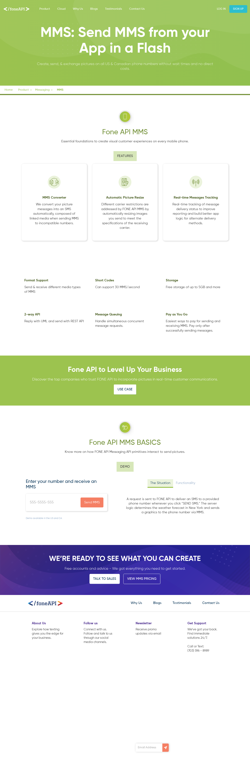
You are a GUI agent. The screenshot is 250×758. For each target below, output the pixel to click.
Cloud (61, 9)
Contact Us (137, 9)
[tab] (160, 483)
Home (9, 89)
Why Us (78, 9)
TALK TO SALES (104, 578)
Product (44, 9)
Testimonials (113, 9)
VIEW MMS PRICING (141, 578)
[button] (25, 90)
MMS (60, 89)
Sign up (238, 9)
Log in (221, 9)
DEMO (125, 466)
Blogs (94, 9)
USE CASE (125, 389)
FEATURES (125, 156)
